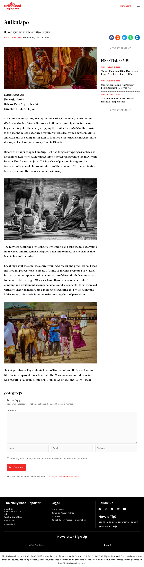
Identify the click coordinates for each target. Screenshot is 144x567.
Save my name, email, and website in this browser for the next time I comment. (49, 458)
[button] (111, 37)
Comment (12, 410)
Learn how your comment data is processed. (62, 477)
